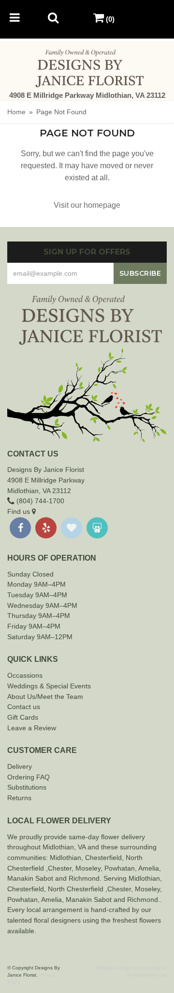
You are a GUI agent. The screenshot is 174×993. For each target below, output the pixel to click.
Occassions (25, 675)
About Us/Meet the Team (45, 696)
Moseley (88, 868)
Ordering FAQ (28, 777)
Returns (19, 798)
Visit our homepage (87, 205)
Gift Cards (22, 717)
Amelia (148, 868)
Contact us (23, 707)
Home (16, 112)
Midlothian (65, 857)
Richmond (84, 878)
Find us (19, 511)
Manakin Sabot (30, 878)
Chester (97, 857)
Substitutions (26, 787)
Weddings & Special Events (49, 686)
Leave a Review (31, 728)
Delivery (19, 766)
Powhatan (119, 868)
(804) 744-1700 (39, 501)
